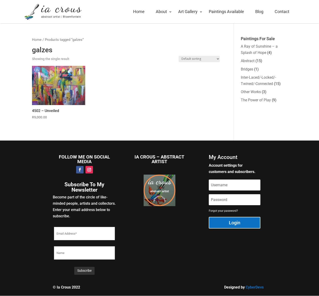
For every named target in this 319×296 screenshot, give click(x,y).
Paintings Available (226, 11)
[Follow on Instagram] (89, 169)
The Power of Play (256, 100)
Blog (259, 11)
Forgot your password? (223, 210)
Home (139, 11)
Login (234, 223)
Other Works (251, 92)
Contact (282, 11)
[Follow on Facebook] (80, 169)
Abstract (248, 61)
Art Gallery (188, 11)
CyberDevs (255, 287)
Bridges (247, 69)
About (161, 11)
